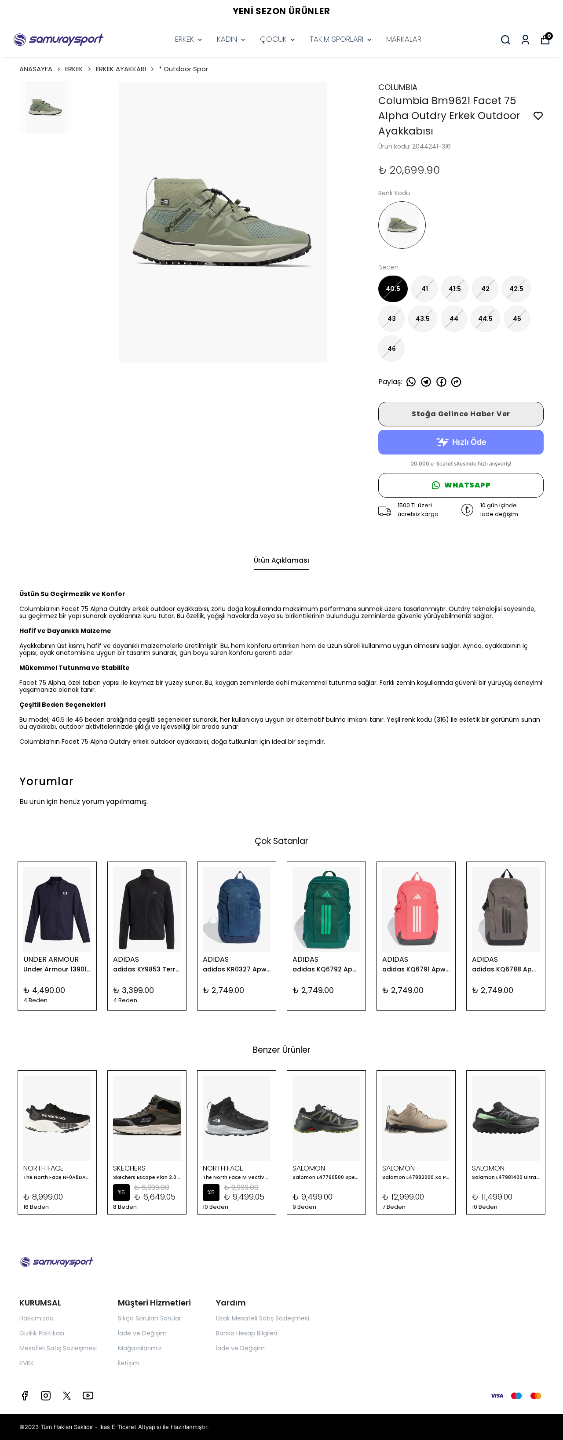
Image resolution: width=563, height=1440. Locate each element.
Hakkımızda (36, 1318)
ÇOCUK (273, 39)
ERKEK (184, 39)
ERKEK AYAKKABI (121, 68)
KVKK (26, 1363)
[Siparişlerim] (525, 39)
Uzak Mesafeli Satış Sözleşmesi (262, 1318)
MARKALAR (403, 39)
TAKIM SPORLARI (336, 39)
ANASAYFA (35, 68)
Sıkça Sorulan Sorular (149, 1318)
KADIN (227, 39)
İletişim (128, 1363)
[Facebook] (24, 1395)
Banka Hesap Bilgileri (246, 1333)
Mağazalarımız (140, 1348)
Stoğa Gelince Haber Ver (461, 414)
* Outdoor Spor (183, 68)
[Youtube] (88, 1395)
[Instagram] (45, 1395)
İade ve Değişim (142, 1333)
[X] (67, 1395)
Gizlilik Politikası (41, 1333)
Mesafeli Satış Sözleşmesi (58, 1348)
